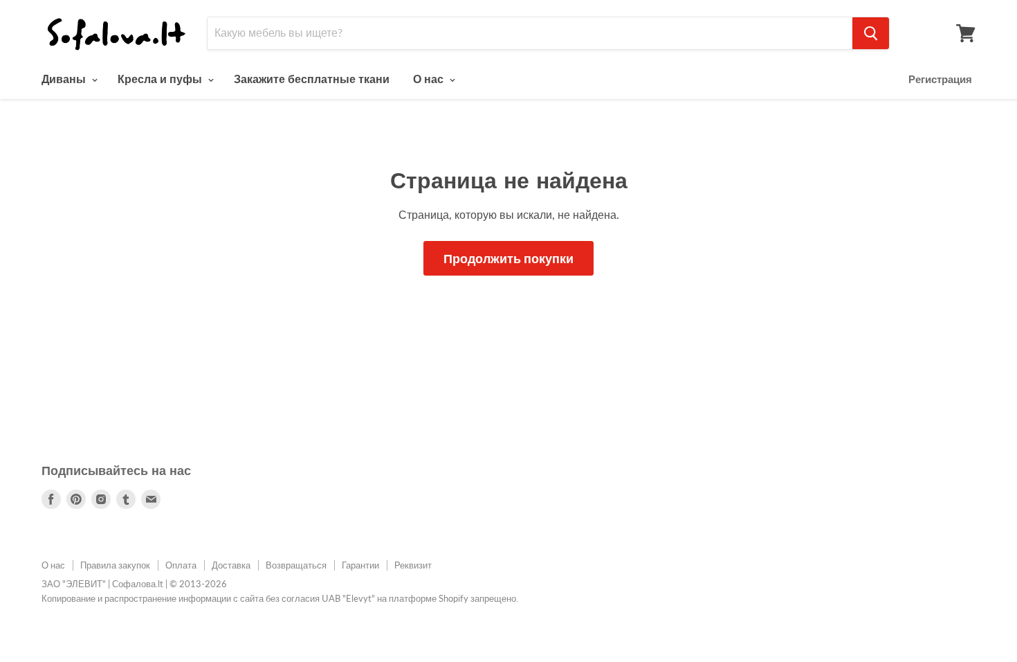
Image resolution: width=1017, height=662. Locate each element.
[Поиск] (870, 33)
